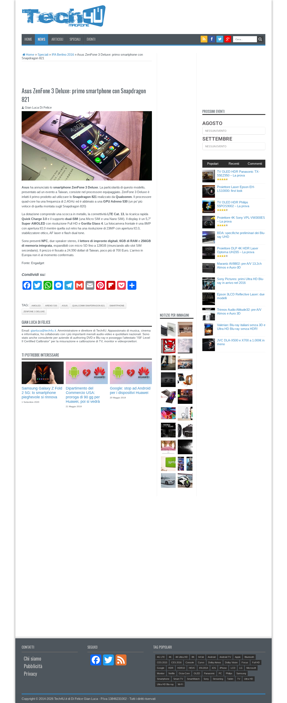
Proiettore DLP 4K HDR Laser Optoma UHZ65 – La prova (237, 250)
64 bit (201, 657)
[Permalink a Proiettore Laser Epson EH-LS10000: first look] (208, 196)
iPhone (223, 668)
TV (238, 679)
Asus (65, 305)
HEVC (192, 668)
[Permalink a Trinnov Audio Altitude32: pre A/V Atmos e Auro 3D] (208, 319)
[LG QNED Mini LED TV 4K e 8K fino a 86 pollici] (168, 413)
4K (170, 657)
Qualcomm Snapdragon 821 (88, 305)
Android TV (225, 657)
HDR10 (181, 668)
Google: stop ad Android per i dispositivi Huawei (130, 390)
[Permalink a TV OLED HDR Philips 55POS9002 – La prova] (208, 212)
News (41, 39)
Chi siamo (32, 658)
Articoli (57, 39)
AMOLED (36, 305)
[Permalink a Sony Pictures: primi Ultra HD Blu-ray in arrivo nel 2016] (208, 288)
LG (240, 668)
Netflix (172, 673)
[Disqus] (87, 468)
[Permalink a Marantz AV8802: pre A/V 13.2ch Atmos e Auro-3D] (208, 273)
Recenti (234, 163)
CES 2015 (162, 662)
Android (212, 657)
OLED (197, 673)
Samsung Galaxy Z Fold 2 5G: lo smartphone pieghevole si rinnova (42, 392)
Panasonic (209, 673)
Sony (206, 679)
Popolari (212, 163)
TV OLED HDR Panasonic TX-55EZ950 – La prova (238, 173)
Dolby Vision (231, 662)
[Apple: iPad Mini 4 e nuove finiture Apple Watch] (185, 379)
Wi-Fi (180, 684)
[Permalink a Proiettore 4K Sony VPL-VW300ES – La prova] (208, 227)
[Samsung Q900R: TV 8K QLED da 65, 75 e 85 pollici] (185, 362)
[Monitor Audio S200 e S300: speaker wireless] (168, 329)
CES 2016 (176, 662)
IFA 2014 (203, 668)
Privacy (30, 673)
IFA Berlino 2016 (63, 54)
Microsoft (251, 668)
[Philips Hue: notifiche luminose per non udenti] (185, 396)
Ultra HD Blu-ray (165, 684)
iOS (214, 668)
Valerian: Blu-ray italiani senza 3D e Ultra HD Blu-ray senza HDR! (241, 326)
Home (28, 39)
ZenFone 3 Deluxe (34, 311)
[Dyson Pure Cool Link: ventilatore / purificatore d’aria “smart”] (185, 413)
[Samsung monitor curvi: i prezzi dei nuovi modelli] (168, 447)
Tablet (230, 679)
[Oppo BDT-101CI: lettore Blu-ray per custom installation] (168, 379)
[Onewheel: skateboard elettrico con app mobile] (168, 362)
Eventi (91, 39)
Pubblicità (33, 666)
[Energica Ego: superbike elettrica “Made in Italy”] (185, 480)
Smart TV (178, 679)
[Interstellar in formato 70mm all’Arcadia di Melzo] (185, 447)
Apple (238, 657)
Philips (229, 673)
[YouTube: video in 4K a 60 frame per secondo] (185, 346)
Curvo (201, 662)
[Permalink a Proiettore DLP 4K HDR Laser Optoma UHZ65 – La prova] (208, 258)
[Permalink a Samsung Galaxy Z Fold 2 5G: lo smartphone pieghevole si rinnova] (43, 383)
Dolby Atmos (214, 662)
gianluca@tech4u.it (43, 330)
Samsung (241, 673)
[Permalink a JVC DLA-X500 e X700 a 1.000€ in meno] (208, 350)
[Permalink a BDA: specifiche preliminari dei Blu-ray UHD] (208, 242)
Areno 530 (51, 305)
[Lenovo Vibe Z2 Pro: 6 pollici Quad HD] (168, 396)
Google (160, 668)
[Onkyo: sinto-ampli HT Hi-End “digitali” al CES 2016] (168, 430)
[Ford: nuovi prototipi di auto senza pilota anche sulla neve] (168, 480)
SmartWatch (193, 679)
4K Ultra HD (181, 657)
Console (190, 662)
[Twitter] (219, 39)
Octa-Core (184, 673)
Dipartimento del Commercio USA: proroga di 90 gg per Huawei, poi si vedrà (83, 395)
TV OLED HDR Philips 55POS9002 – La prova (233, 204)
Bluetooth (249, 657)
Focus (245, 662)
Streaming (218, 679)
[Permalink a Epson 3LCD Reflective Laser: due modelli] (208, 304)
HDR (170, 668)
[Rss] (204, 39)
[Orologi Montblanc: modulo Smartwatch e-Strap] (185, 430)
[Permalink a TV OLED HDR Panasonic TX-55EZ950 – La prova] (208, 181)
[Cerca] (260, 39)
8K (193, 657)
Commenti (255, 163)
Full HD (256, 662)
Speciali (75, 39)
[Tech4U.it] (64, 23)
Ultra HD (248, 679)
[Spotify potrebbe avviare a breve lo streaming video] (168, 463)
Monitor (161, 673)
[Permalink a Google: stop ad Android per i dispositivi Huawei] (131, 383)
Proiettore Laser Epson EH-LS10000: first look (236, 188)
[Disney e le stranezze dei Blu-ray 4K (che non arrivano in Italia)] (185, 463)
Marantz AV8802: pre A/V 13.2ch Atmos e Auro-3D (239, 265)
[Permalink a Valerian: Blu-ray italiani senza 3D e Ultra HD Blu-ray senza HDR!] (208, 334)
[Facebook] (212, 39)
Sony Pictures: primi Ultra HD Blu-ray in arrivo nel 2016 (240, 280)
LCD (233, 668)
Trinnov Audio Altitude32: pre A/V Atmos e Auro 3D (239, 311)
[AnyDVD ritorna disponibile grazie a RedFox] (168, 346)
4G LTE (161, 657)
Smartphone (116, 305)
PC (220, 673)
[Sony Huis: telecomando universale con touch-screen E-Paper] (185, 329)
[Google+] (227, 39)
